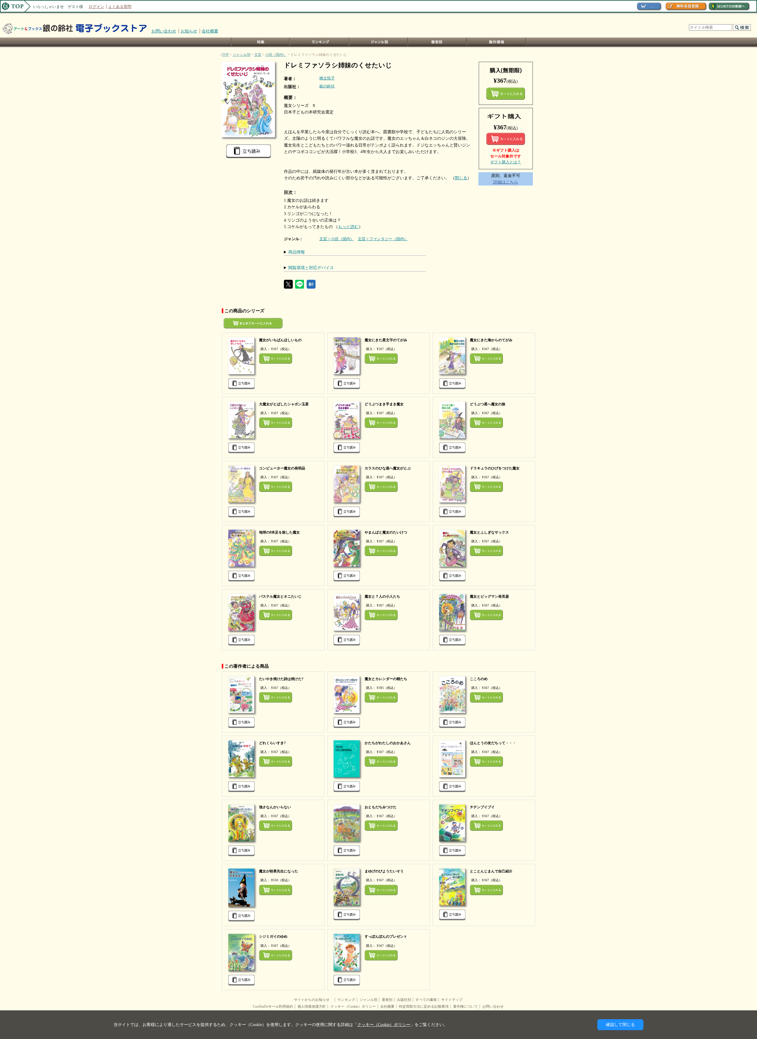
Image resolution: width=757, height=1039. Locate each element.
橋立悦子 (327, 78)
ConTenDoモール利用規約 (273, 1006)
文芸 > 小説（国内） (336, 239)
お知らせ (189, 31)
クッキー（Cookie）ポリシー (353, 1006)
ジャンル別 (378, 42)
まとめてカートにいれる (505, 93)
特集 (260, 42)
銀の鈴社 (327, 86)
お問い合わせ (163, 31)
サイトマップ (451, 1000)
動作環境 (496, 42)
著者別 (387, 1000)
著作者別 (437, 42)
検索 (742, 27)
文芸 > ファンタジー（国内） (383, 239)
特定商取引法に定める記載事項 (424, 1006)
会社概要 (210, 31)
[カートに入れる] (505, 138)
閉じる (461, 177)
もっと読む (348, 226)
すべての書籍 (426, 1000)
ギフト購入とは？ (505, 162)
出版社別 (404, 1000)
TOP (225, 55)
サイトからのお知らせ (313, 1000)
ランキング (319, 42)
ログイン (96, 6)
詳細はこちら (505, 182)
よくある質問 (119, 6)
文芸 (257, 55)
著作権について (465, 1006)
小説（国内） (276, 55)
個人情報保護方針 (311, 1006)
